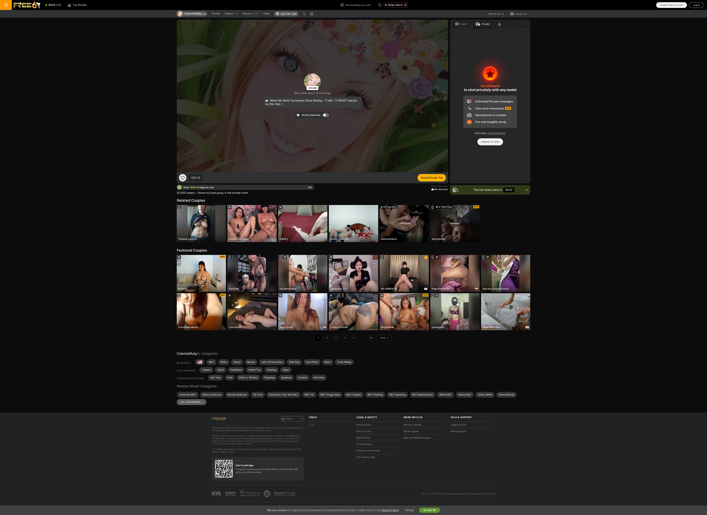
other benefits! (496, 133)
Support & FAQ (458, 425)
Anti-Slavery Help (365, 457)
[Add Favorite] (182, 177)
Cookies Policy (364, 444)
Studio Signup (411, 431)
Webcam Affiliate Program (417, 438)
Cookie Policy (390, 510)
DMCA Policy (363, 438)
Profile (216, 13)
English (289, 418)
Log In (696, 5)
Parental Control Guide (368, 450)
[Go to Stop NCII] (285, 494)
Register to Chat (490, 141)
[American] (200, 362)
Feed (266, 13)
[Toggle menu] (6, 5)
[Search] (379, 5)
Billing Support (458, 431)
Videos (231, 13)
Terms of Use (363, 431)
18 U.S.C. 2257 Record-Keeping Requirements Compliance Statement (458, 494)
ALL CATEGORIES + (192, 402)
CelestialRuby (187, 353)
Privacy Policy (363, 425)
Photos (251, 13)
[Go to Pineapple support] (267, 493)
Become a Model (413, 425)
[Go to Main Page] (27, 5)
